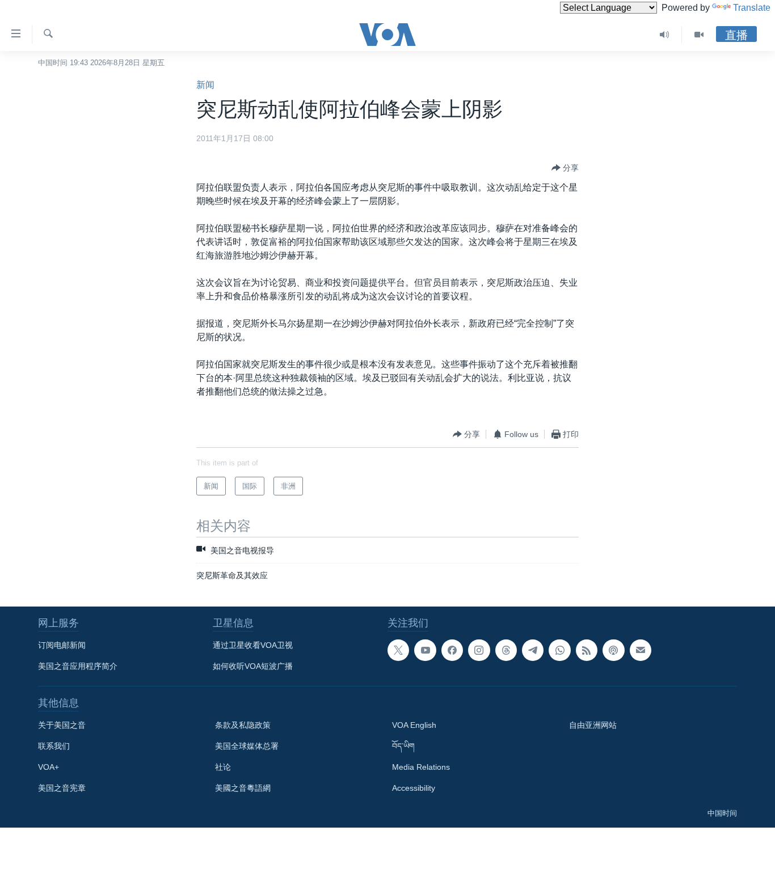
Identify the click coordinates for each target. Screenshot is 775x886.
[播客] (613, 650)
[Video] (699, 34)
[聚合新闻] (586, 650)
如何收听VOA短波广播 (253, 666)
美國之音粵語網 (243, 787)
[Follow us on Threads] (506, 650)
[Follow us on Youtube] (425, 650)
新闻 (205, 85)
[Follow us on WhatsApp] (559, 650)
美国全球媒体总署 (247, 746)
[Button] (565, 168)
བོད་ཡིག (403, 746)
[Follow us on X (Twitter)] (398, 650)
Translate (751, 7)
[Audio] (664, 34)
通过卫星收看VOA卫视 (253, 645)
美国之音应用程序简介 (77, 666)
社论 (223, 766)
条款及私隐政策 (243, 725)
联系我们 (54, 746)
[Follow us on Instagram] (479, 650)
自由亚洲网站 (593, 725)
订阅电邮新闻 (62, 645)
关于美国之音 (62, 725)
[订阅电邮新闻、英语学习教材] (640, 650)
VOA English (414, 725)
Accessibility (413, 787)
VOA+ (48, 766)
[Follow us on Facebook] (452, 650)
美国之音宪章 (62, 787)
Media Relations (421, 766)
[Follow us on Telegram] (533, 650)
